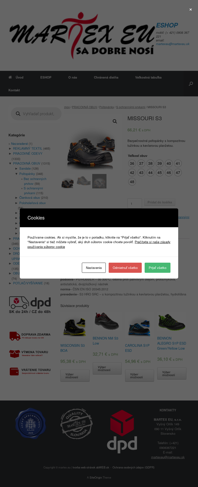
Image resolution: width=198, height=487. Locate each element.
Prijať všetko (157, 267)
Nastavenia (94, 267)
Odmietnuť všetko (125, 267)
